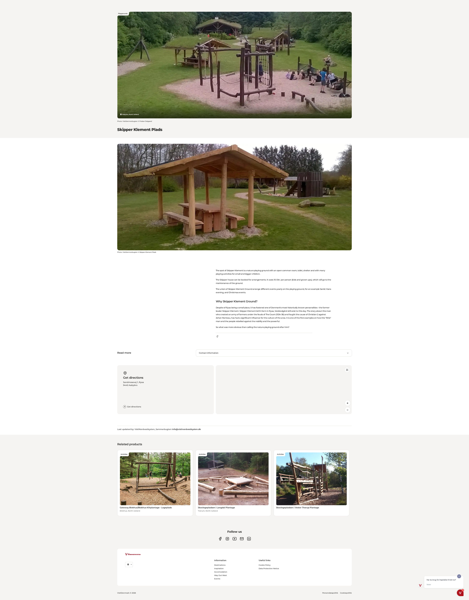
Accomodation (220, 572)
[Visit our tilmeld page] (242, 539)
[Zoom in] (348, 403)
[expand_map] (347, 370)
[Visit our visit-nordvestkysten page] (249, 539)
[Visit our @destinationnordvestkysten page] (234, 539)
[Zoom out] (348, 410)
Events (217, 579)
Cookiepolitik (346, 593)
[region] (284, 389)
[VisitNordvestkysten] (132, 554)
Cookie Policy (265, 565)
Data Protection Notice (269, 568)
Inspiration (219, 568)
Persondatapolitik (330, 593)
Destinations (219, 565)
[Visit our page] (220, 539)
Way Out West (220, 575)
